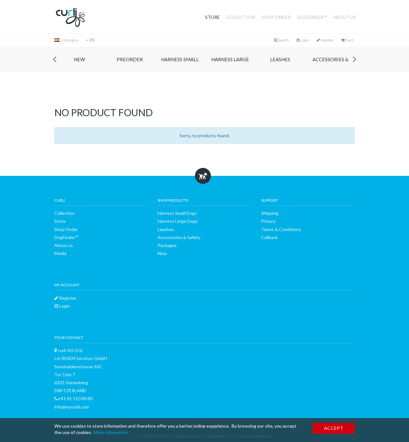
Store (212, 17)
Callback (269, 237)
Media (60, 253)
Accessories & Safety (330, 64)
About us (344, 17)
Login (304, 40)
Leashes (280, 59)
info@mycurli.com (71, 406)
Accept (333, 428)
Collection (240, 17)
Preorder (130, 59)
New (79, 59)
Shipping (269, 213)
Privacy (268, 221)
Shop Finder (276, 17)
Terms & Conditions (281, 229)
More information (111, 432)
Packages (167, 245)
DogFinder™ (312, 17)
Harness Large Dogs (230, 64)
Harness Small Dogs (180, 64)
